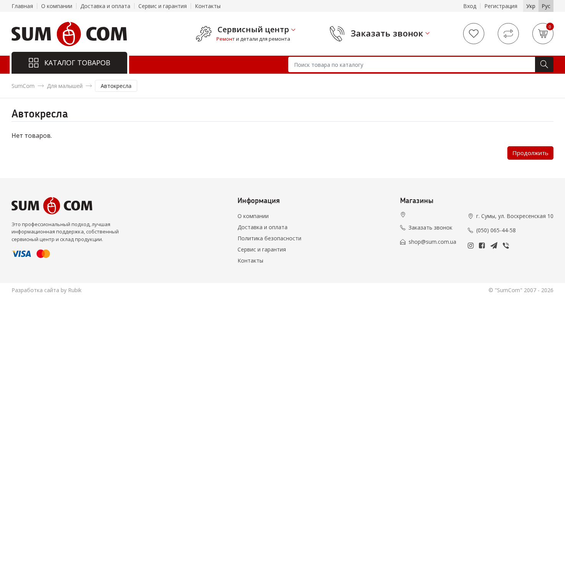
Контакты (208, 6)
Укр (530, 6)
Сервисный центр (253, 29)
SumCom (23, 85)
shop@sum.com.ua (432, 241)
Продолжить (530, 153)
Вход (469, 6)
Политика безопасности (269, 238)
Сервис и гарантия (162, 6)
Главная (22, 6)
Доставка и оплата (105, 6)
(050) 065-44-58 (496, 230)
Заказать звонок (387, 33)
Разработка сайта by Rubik (46, 290)
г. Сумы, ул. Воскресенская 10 (514, 216)
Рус (546, 6)
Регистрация (500, 6)
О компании (56, 6)
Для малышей (65, 85)
